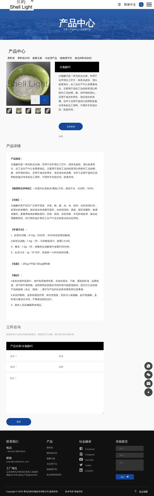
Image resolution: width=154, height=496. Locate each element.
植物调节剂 (66, 58)
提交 (19, 421)
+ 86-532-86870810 (15, 451)
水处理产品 (51, 58)
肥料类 (11, 58)
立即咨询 (70, 126)
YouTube (89, 460)
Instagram (90, 454)
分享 (61, 136)
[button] (44, 99)
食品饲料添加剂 (83, 58)
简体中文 (130, 4)
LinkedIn (89, 471)
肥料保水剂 (24, 58)
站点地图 (143, 491)
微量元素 (37, 58)
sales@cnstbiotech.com (17, 461)
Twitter (88, 465)
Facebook (90, 449)
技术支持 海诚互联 (74, 491)
